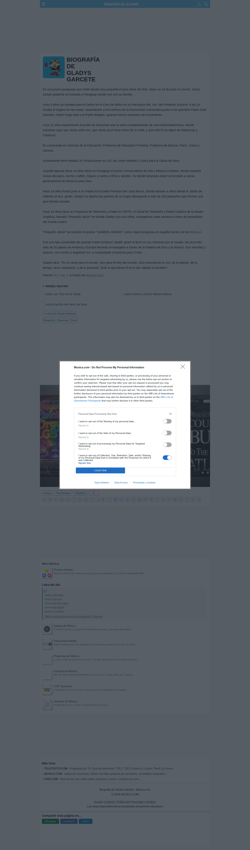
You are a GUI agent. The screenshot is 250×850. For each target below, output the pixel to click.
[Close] (184, 367)
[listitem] (125, 414)
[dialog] (125, 425)
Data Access (121, 482)
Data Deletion (102, 482)
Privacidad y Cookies (144, 482)
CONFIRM (100, 470)
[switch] (167, 421)
